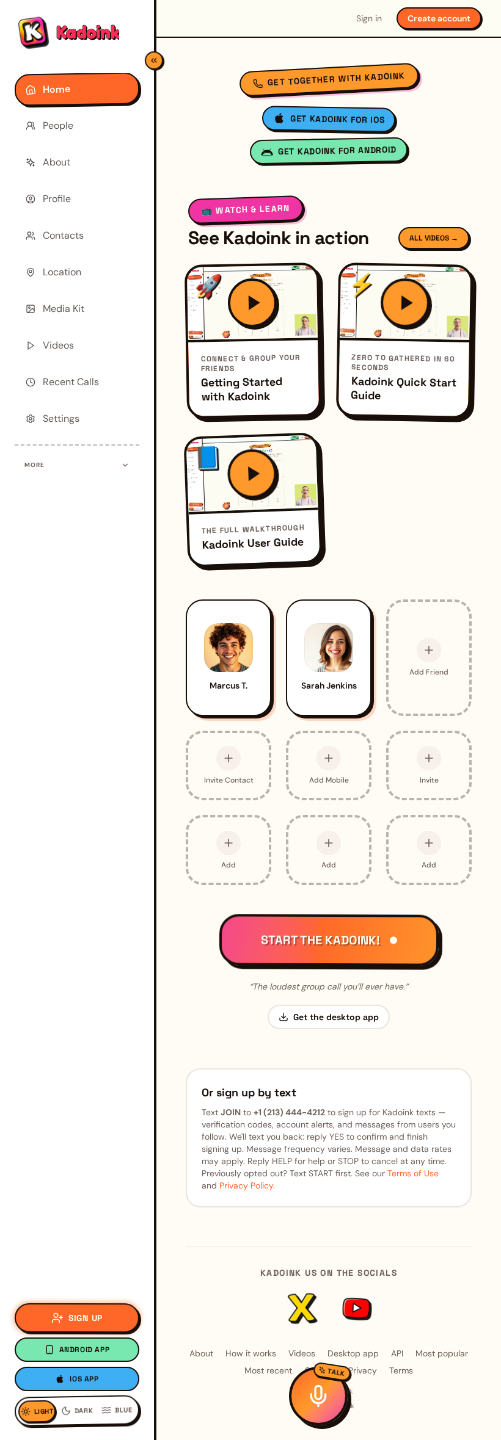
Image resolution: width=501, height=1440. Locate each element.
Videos (301, 1353)
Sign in (369, 18)
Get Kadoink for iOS (337, 119)
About (201, 1353)
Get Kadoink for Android (337, 150)
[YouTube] (355, 1307)
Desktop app (353, 1353)
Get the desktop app (336, 1016)
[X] (302, 1308)
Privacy (362, 1370)
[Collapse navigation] (154, 60)
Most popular (441, 1353)
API (397, 1353)
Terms (401, 1370)
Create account (439, 18)
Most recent (268, 1370)
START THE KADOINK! (319, 940)
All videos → (433, 238)
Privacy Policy (246, 1185)
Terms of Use (413, 1173)
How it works (250, 1353)
